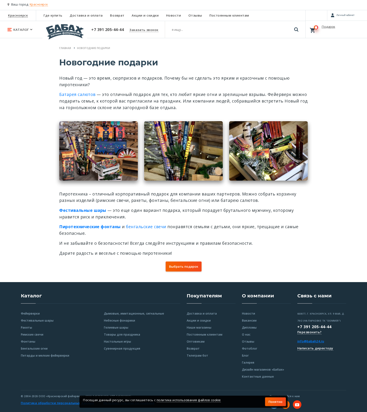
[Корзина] (336, 29)
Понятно (275, 401)
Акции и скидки (145, 15)
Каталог (31, 296)
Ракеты (26, 327)
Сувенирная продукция (122, 348)
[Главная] (64, 33)
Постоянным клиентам (229, 15)
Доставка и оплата (86, 15)
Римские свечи (32, 334)
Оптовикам (196, 341)
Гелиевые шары (116, 327)
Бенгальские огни (34, 348)
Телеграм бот (197, 355)
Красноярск (18, 15)
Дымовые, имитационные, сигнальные (134, 313)
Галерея (248, 362)
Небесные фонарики (119, 320)
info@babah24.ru (310, 341)
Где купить (53, 15)
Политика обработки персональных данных (57, 403)
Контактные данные (258, 376)
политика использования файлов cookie (189, 400)
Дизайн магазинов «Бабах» (263, 369)
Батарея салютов (77, 94)
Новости (173, 15)
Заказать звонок (143, 30)
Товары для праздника (122, 334)
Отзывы (195, 15)
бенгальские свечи (146, 226)
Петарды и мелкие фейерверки (45, 355)
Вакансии (249, 320)
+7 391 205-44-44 (314, 326)
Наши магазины (199, 327)
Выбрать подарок (183, 266)
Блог (245, 355)
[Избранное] (316, 15)
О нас (246, 334)
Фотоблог (249, 348)
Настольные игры (117, 341)
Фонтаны (28, 341)
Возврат (117, 15)
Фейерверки (30, 313)
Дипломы (249, 327)
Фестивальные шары (37, 320)
